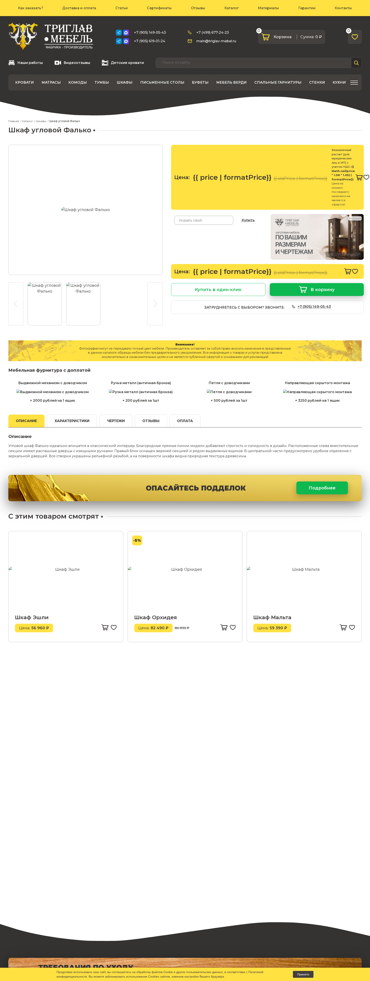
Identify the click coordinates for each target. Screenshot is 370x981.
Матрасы (51, 82)
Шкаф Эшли (32, 617)
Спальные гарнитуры (277, 82)
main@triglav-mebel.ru (216, 41)
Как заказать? (30, 8)
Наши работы (30, 63)
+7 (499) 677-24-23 (212, 32)
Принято (303, 974)
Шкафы (125, 82)
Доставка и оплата (79, 8)
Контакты (343, 8)
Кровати (24, 82)
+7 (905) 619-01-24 (149, 41)
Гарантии (307, 8)
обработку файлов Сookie (154, 972)
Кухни (339, 82)
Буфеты (200, 82)
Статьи (121, 8)
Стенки (317, 82)
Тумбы (102, 82)
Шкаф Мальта (272, 617)
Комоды (77, 82)
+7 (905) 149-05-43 (150, 32)
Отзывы (198, 8)
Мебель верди (231, 82)
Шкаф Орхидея (155, 617)
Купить (248, 220)
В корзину (323, 289)
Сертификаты (159, 8)
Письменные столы (162, 82)
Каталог (231, 8)
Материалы (268, 8)
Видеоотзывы (77, 63)
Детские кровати (127, 63)
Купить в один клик (218, 289)
